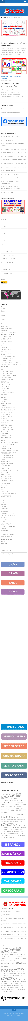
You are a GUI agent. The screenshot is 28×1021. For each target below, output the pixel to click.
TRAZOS (3, 541)
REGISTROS (4, 519)
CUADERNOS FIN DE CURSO (8, 375)
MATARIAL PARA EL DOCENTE (8, 467)
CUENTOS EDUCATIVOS (7, 379)
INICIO (4, 219)
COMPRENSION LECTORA (7, 360)
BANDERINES (4, 340)
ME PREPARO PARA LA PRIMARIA (9, 470)
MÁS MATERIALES (18, 76)
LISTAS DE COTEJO (6, 454)
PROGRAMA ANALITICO (7, 510)
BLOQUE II (3, 345)
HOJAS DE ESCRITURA (7, 439)
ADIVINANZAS (4, 330)
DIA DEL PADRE (5, 388)
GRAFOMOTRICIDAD (6, 435)
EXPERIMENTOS (5, 422)
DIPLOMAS (4, 399)
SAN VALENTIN (4, 837)
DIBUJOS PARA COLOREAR (8, 392)
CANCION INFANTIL (6, 353)
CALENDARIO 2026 (6, 349)
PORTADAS (4, 506)
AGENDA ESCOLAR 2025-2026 (8, 332)
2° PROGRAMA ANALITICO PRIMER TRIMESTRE (14, 163)
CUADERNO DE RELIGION (7, 371)
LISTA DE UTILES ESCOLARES (9, 452)
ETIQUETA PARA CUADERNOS (8, 409)
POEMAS (3, 504)
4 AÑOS (3, 315)
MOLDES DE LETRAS (14, 38)
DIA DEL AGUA (16, 800)
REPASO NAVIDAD (11, 835)
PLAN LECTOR (4, 502)
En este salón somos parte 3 (10, 178)
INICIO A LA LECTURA (18, 813)
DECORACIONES (5, 383)
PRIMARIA (5, 226)
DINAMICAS (4, 396)
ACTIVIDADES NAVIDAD (7, 328)
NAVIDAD (3, 487)
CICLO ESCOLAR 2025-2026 (8, 357)
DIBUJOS (3, 390)
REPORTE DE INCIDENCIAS (8, 527)
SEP (2, 532)
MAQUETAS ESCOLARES (7, 463)
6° (4, 248)
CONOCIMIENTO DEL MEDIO (8, 368)
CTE (2, 370)
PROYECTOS (4, 512)
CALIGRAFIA (4, 351)
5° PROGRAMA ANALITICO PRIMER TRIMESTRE (14, 152)
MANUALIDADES (5, 38)
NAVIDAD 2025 (6, 269)
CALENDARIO (4, 347)
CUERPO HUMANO (13, 798)
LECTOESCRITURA (18, 817)
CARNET (3, 355)
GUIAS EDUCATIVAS (6, 437)
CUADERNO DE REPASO (9, 259)
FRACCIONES (4, 431)
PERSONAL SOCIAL (6, 497)
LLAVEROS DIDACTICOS (7, 457)
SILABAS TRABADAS (6, 536)
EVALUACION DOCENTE (7, 411)
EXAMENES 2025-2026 (7, 420)
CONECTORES (4, 366)
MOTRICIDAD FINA (5, 485)
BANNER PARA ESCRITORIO (9, 192)
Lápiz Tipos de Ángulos (9, 170)
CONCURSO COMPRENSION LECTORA (11, 364)
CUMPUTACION (5, 381)
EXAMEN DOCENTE (6, 414)
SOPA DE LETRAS (5, 538)
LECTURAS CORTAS (6, 448)
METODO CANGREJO (6, 474)
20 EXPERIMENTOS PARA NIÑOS (11, 174)
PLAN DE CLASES (7, 251)
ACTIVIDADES (4, 327)
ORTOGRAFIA (4, 491)
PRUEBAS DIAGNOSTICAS (7, 513)
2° (4, 234)
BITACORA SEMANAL (8, 140)
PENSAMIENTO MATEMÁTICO (8, 493)
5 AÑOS (3, 319)
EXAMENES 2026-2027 (8, 255)
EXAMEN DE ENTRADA (7, 413)
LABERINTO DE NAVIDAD (7, 444)
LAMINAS (3, 446)
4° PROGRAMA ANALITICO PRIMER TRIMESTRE (14, 156)
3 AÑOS (3, 76)
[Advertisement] (14, 659)
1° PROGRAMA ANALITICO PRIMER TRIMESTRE (14, 167)
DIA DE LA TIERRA (13, 802)
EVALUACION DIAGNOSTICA (9, 807)
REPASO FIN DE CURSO (7, 525)
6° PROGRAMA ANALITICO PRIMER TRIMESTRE (14, 149)
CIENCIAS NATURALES (7, 358)
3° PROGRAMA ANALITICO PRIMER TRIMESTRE (14, 160)
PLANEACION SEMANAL (12, 833)
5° (4, 244)
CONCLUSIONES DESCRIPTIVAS (9, 362)
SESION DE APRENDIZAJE (7, 534)
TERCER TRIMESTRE (6, 540)
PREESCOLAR (4, 78)
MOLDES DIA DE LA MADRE (8, 482)
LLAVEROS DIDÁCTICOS (7, 456)
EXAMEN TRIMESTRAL (7, 416)
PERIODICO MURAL (6, 495)
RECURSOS (4, 517)
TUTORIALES (4, 543)
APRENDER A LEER (6, 336)
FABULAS (3, 424)
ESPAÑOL (3, 405)
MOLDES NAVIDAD (7, 273)
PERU (2, 499)
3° (4, 237)
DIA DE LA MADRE (5, 385)
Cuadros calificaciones (7, 377)
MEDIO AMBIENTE (5, 472)
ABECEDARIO (4, 325)
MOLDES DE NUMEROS (7, 480)
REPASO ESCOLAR (6, 523)
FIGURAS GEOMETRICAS (7, 429)
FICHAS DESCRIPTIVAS (7, 428)
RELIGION (3, 521)
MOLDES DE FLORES (6, 476)
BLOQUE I (3, 343)
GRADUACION (4, 433)
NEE (2, 489)
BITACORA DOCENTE (6, 342)
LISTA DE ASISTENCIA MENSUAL (9, 450)
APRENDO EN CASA (6, 338)
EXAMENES (4, 418)
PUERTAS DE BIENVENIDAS (8, 515)
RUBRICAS (4, 528)
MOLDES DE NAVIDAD (13, 827)
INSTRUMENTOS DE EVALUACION (9, 442)
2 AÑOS (3, 308)
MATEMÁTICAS (5, 469)
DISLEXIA (3, 401)
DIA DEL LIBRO (5, 386)
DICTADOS (4, 394)
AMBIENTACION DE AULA (7, 334)
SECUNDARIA (4, 530)
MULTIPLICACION (12, 829)
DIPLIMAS (3, 398)
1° (4, 230)
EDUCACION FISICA (6, 403)
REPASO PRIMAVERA (8, 262)
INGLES (3, 441)
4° (4, 241)
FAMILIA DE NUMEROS (7, 426)
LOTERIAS (3, 459)
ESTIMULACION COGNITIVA (8, 407)
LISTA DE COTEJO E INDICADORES (11, 136)
